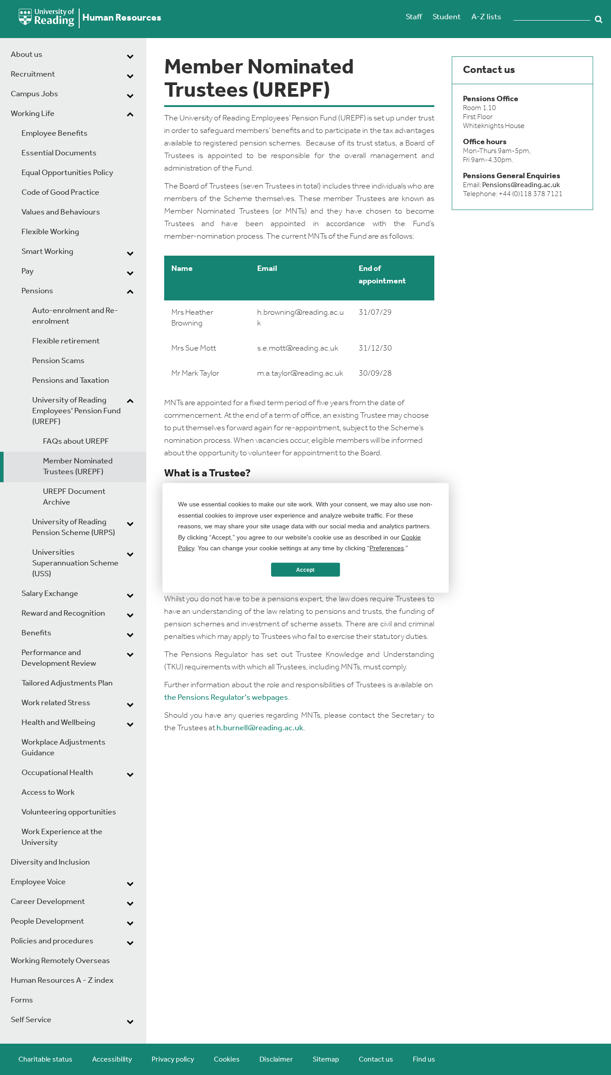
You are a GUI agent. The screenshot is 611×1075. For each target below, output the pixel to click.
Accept (305, 569)
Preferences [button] (386, 547)
